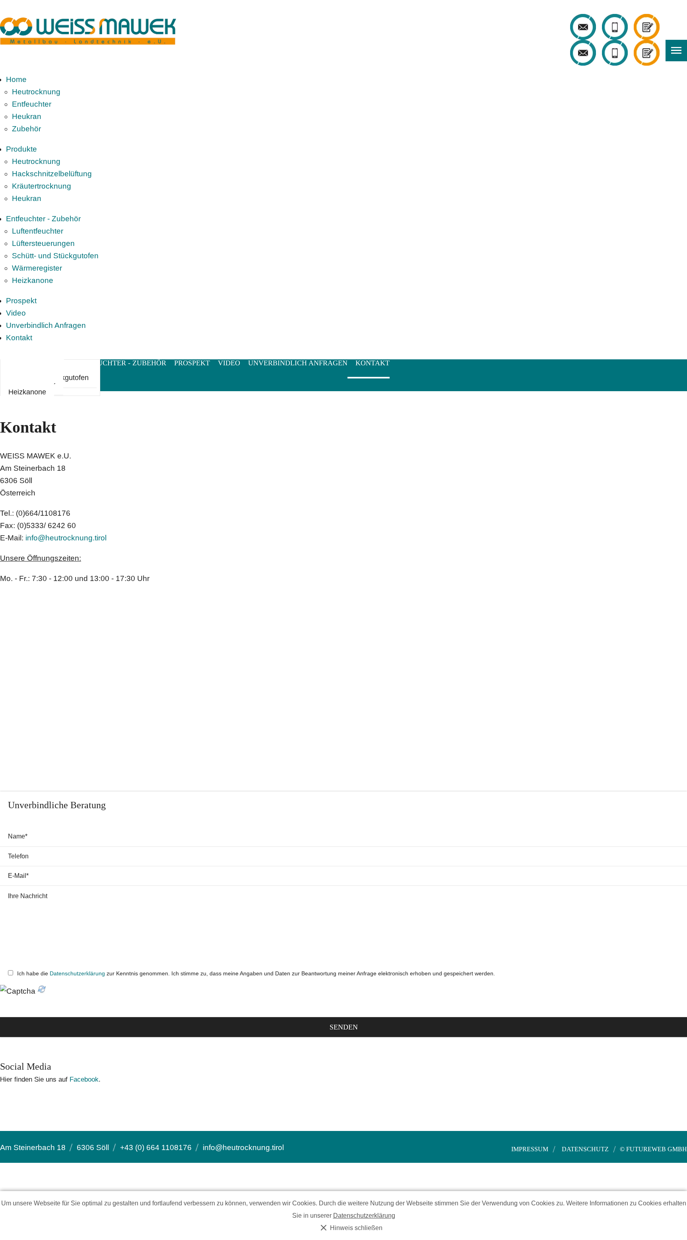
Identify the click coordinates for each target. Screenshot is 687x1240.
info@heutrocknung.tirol (66, 538)
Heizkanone (32, 280)
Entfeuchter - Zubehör (43, 218)
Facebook (84, 1079)
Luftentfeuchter (37, 231)
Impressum (529, 1149)
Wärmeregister (37, 268)
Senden (344, 1027)
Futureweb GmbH (656, 1149)
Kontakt (19, 337)
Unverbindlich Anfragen (46, 325)
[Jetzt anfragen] (647, 27)
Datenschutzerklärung (77, 973)
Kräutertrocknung (41, 186)
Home (16, 79)
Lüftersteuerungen (43, 243)
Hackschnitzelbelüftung (52, 174)
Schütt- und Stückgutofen (55, 256)
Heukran (26, 116)
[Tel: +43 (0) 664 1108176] (615, 27)
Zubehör (26, 129)
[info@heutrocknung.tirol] (583, 27)
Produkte (21, 149)
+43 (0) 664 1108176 (156, 1147)
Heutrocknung (36, 92)
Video (16, 313)
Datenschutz (585, 1149)
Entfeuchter (31, 104)
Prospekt (21, 300)
